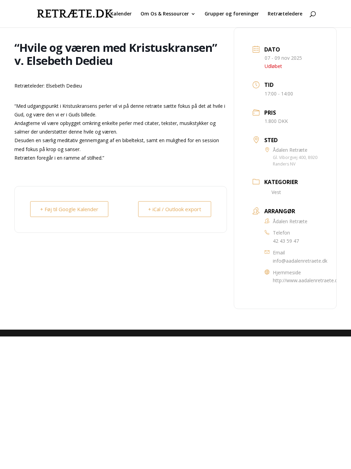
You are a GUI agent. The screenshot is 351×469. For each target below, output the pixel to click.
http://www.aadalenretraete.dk (306, 280)
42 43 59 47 (286, 241)
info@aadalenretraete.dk (300, 261)
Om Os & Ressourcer (165, 14)
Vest (276, 192)
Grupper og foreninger (232, 14)
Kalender (121, 14)
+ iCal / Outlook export (174, 209)
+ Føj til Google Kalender (69, 209)
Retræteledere (285, 14)
